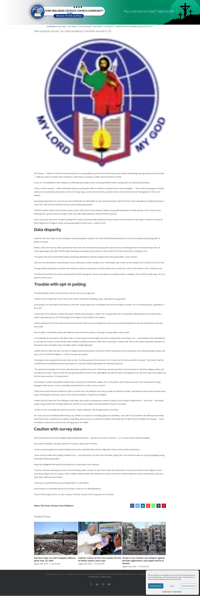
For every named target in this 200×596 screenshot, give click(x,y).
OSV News (109, 494)
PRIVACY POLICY (106, 577)
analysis (64, 182)
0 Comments (55, 564)
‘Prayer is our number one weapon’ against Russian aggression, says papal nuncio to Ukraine (143, 561)
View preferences (188, 586)
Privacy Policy (177, 592)
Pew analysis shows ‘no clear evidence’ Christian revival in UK (66, 494)
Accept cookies (156, 586)
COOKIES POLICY (94, 577)
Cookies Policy (167, 592)
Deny (172, 586)
